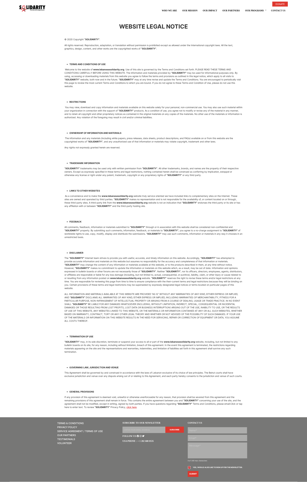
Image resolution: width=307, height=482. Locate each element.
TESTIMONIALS (66, 439)
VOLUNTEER (64, 443)
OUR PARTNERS (231, 10)
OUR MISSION (189, 10)
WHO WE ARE (169, 10)
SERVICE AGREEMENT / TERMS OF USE (80, 431)
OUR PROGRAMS (254, 10)
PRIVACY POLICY (67, 427)
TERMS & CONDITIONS (70, 423)
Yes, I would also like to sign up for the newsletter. (218, 467)
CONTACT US (278, 10)
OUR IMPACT (210, 10)
